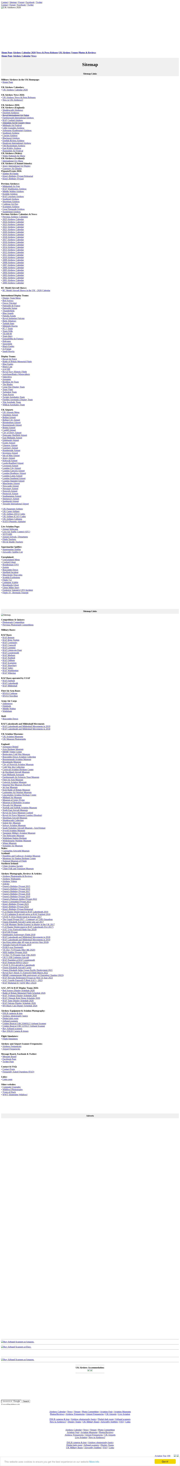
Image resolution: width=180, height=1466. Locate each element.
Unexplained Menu (11, 559)
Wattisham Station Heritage (15, 838)
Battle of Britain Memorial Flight (17, 361)
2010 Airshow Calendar (13, 257)
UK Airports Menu (11, 412)
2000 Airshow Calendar (13, 283)
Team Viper (8, 389)
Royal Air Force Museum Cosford (18, 813)
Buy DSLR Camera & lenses (15, 1031)
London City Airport (12, 468)
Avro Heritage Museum (12, 749)
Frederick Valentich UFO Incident (18, 590)
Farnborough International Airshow (18, 118)
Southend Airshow (11, 199)
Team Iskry (8, 336)
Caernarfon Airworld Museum (16, 851)
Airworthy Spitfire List (12, 552)
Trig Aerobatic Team (12, 402)
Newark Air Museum (12, 805)
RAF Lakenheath (10, 683)
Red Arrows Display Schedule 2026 (19, 990)
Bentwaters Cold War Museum (16, 754)
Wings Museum (9, 843)
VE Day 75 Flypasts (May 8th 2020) (19, 950)
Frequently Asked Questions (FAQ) (18, 1072)
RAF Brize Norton (11, 640)
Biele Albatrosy (9, 321)
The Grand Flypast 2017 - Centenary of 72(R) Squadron (28, 919)
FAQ (121, 1422)
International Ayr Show (13, 161)
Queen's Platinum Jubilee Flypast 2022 (20, 899)
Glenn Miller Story (11, 587)
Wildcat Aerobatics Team (14, 404)
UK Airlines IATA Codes (14, 514)
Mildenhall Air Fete (11, 186)
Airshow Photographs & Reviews (17, 876)
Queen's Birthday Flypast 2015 (16, 886)
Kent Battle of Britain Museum (16, 790)
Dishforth (7, 706)
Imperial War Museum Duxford (17, 785)
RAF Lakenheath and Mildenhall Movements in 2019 (26, 726)
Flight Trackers (9, 539)
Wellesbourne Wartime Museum (17, 840)
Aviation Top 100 (162, 1456)
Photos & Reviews (87, 52)
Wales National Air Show (14, 156)
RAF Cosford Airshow (13, 120)
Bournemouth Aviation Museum (17, 759)
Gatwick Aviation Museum (14, 782)
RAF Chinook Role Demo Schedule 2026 (21, 998)
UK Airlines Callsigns (12, 519)
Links (127, 1422)
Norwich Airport (10, 491)
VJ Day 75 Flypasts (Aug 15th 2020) (19, 955)
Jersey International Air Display (17, 166)
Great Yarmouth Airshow (14, 209)
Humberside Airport (11, 450)
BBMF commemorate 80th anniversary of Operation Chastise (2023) (33, 975)
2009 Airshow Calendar (13, 260)
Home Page (7, 52)
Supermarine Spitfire (12, 549)
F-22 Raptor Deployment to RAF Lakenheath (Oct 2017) (28, 927)
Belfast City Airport (11, 420)
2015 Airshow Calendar (13, 245)
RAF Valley (8, 668)
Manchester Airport (11, 483)
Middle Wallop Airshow (13, 191)
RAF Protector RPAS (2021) (15, 962)
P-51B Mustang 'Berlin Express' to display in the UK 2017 (29, 924)
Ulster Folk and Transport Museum (18, 868)
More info (94, 1461)
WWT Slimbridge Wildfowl (15, 1094)
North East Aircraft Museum (15, 810)
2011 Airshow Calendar (13, 255)
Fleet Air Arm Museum (13, 779)
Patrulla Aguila (9, 316)
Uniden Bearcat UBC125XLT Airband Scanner (24, 1026)
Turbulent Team (10, 392)
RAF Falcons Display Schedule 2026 (19, 1003)
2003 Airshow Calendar (13, 275)
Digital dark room (10, 1018)
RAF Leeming (9, 647)
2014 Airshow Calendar (13, 247)
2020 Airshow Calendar (13, 232)
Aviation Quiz (106, 1411)
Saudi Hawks (8, 351)
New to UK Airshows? (13, 100)
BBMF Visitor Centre (12, 752)
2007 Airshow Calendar (13, 265)
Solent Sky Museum (12, 823)
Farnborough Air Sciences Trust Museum (21, 777)
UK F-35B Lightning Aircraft (16, 957)
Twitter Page (8, 1061)
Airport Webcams (10, 529)
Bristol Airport (9, 427)
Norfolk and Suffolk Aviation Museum (20, 807)
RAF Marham (9, 655)
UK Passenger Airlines (13, 509)
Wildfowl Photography (13, 1089)
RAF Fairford (9, 680)
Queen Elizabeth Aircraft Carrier (17, 967)
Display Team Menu (12, 298)
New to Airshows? (58, 1422)
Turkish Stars (8, 323)
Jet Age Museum (10, 787)
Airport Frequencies (11, 1049)
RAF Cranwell (9, 645)
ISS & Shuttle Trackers (13, 542)
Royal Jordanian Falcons (13, 318)
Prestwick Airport (10, 493)
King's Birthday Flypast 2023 (16, 904)
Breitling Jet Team (11, 382)
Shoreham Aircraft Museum (15, 818)
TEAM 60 (7, 333)
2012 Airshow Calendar (13, 252)
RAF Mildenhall (10, 686)
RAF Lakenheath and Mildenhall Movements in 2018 (26, 729)
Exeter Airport (9, 443)
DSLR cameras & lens (12, 1013)
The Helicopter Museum (13, 835)
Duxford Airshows (11, 112)
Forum (21, 2)
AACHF (6, 369)
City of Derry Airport (12, 432)
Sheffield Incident (10, 572)
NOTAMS (7, 534)
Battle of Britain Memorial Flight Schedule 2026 (24, 993)
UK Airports (110, 1414)
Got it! (165, 1461)
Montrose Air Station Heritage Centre (19, 858)
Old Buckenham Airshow (14, 145)
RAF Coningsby (10, 642)
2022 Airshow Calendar (13, 227)
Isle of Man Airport (11, 455)
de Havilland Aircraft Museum (16, 772)
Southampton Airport (12, 496)
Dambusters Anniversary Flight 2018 (19, 934)
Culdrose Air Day (10, 204)
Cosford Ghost (9, 562)
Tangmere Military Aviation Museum (19, 833)
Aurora (5, 567)
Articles (5, 884)
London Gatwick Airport (14, 471)
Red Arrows (8, 300)
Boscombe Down (10, 570)
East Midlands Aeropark (13, 774)
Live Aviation (124, 1414)
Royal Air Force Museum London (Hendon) (22, 815)
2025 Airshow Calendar (13, 219)
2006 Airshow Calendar (13, 267)
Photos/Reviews (57, 1414)
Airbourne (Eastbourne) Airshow (17, 130)
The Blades (8, 384)
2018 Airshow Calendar (13, 237)
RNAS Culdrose (10, 693)
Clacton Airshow (10, 135)
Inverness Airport (10, 453)
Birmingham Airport (12, 422)
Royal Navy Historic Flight (15, 371)
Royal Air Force (10, 359)
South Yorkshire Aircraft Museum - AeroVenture (24, 828)
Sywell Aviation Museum (14, 830)
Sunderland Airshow (12, 211)
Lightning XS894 (10, 582)
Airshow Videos (9, 881)
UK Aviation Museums (13, 736)
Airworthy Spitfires (109, 1422)
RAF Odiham (9, 660)
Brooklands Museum (12, 762)
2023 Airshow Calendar (13, 224)
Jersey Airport (9, 458)
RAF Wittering (9, 673)
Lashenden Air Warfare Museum (17, 792)
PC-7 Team (8, 328)
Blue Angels (8, 313)
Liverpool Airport (10, 465)
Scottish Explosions (11, 577)
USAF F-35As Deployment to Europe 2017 (22, 917)
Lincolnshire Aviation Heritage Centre (19, 795)
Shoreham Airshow (11, 201)
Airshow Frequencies (11, 1046)
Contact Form (9, 1069)
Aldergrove (7, 703)
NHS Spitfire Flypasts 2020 (15, 952)
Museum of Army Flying (14, 800)
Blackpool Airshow (11, 138)
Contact (4, 2)
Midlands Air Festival (12, 125)
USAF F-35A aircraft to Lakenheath (19, 965)
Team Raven (8, 394)
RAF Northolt (9, 658)
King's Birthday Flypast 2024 (16, 906)
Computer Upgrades (12, 1087)
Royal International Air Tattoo (16, 115)
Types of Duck (9, 1092)
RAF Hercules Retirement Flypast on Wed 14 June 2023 (28, 978)
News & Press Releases (47, 52)
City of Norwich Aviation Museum (18, 764)
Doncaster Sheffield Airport (15, 435)
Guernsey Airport (10, 448)
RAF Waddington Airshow (15, 189)
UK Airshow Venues (68, 52)
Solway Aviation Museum (14, 825)
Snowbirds (7, 344)
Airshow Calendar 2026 (24, 52)
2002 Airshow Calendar (13, 278)
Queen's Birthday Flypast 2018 (16, 894)
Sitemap (13, 2)
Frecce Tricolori (10, 303)
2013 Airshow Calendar (13, 250)
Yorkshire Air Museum (12, 846)
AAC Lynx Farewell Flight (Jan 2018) (19, 929)
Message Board (9, 1056)
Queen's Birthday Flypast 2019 (16, 896)
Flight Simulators (10, 1039)
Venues (77, 1411)
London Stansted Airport (13, 481)
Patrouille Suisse (10, 308)
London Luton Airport (12, 476)
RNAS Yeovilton (10, 696)
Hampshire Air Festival (13, 151)
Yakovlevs (7, 377)
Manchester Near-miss (12, 575)
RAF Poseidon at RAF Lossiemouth (19, 960)
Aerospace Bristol (10, 746)
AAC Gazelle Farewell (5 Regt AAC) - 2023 (22, 980)
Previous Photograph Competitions (18, 625)
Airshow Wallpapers (11, 879)
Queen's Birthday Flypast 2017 (16, 891)
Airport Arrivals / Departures (15, 537)
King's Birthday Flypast (13, 178)
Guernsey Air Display (12, 168)
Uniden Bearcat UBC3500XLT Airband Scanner (24, 1023)
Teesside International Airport (16, 504)
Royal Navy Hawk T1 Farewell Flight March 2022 (25, 973)
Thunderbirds (8, 311)
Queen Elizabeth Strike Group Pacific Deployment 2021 (28, 970)
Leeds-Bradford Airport (13, 463)
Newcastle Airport (11, 486)
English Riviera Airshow (13, 140)
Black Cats (7, 366)
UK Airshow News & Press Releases (19, 97)
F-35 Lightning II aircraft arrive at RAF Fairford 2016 (26, 914)
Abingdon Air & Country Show (16, 123)
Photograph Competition (13, 622)
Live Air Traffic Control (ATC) (16, 531)
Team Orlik (8, 331)
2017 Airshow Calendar (13, 239)
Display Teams (74, 1422)
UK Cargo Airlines (11, 511)
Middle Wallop (9, 708)
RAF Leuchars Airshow (13, 196)
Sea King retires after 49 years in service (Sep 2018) (26, 942)
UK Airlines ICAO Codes (14, 516)
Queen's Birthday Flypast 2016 (16, 889)
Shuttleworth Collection (13, 820)
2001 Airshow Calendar (13, 280)
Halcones (7, 341)
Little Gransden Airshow (13, 128)
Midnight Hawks (10, 326)
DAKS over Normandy (13, 947)
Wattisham (7, 711)
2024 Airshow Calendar (13, 222)
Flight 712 (7, 580)
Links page (7, 1079)
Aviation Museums (122, 1411)
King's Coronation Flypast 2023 (17, 901)
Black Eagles (8, 346)
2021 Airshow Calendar (13, 229)
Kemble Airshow (10, 194)
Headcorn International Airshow (17, 143)
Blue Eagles (8, 364)
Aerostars (6, 379)
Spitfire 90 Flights (10, 173)
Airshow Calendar (22, 56)
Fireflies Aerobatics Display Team (18, 399)
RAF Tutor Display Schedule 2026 (18, 1000)
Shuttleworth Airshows (13, 110)
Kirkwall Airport (10, 460)
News (33, 56)
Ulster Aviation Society (13, 866)
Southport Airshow (11, 133)
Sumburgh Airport (11, 501)
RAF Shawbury (10, 665)
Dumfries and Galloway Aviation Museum (21, 856)
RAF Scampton (9, 663)
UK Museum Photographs (14, 739)
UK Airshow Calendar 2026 (15, 90)
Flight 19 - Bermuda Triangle (15, 592)
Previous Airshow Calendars (15, 217)
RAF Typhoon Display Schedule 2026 (20, 995)
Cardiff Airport (9, 430)
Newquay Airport (10, 488)
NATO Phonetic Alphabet (14, 521)
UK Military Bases (91, 1422)
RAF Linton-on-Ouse (12, 650)
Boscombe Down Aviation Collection (19, 757)
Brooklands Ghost (11, 585)
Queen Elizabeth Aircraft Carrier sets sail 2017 (23, 922)
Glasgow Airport (10, 445)
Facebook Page (9, 1059)
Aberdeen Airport (10, 415)
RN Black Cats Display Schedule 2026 (20, 1006)
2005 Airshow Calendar (13, 270)
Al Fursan (6, 349)
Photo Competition (90, 1411)
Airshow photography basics (15, 1016)
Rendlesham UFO (11, 564)
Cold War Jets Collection (14, 767)
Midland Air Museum (12, 797)
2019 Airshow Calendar (13, 234)
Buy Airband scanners (12, 1028)
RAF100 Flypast (10, 932)
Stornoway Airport (11, 498)
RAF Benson (8, 637)
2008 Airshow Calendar (13, 262)
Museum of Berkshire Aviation (16, 802)
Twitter (39, 2)
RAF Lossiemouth (11, 653)
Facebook (30, 2)
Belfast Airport (9, 417)
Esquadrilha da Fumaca (13, 338)
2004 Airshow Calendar (13, 272)
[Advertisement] (90, 30)
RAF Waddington (10, 670)
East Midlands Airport (12, 438)
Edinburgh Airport (11, 440)
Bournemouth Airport (12, 425)
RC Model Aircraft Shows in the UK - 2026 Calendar (26, 290)
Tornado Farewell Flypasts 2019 (17, 945)
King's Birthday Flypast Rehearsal (18, 176)
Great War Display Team (14, 387)
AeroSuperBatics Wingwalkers (16, 374)
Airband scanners (10, 1021)
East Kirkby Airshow (12, 148)
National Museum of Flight (15, 861)
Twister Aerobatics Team (14, 397)
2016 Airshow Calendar (13, 242)
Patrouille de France (11, 305)
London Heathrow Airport (14, 473)
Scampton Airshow (11, 206)
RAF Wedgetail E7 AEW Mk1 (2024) (19, 983)
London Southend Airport (14, 478)
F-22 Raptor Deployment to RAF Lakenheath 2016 (25, 912)
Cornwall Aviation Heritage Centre (18, 769)
